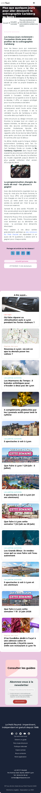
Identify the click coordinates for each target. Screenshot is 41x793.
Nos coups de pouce (20, 743)
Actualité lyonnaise (14, 23)
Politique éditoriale (20, 746)
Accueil (5, 23)
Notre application (20, 757)
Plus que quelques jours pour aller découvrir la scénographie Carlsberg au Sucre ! (29, 23)
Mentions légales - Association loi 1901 (20, 790)
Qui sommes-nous (20, 736)
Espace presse (21, 750)
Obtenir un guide (20, 740)
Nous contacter (20, 753)
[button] (33, 3)
